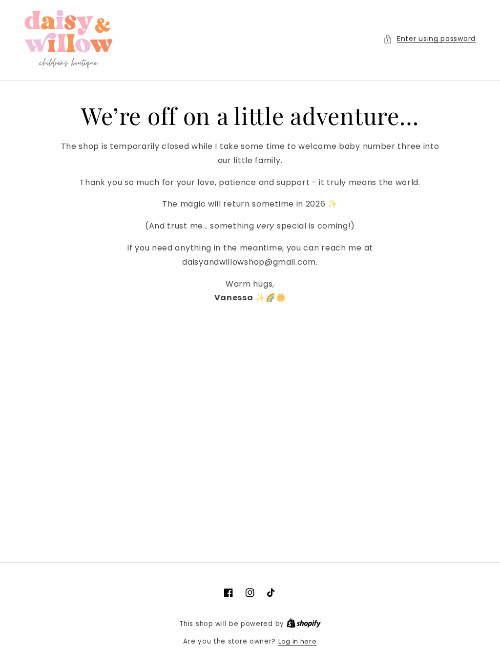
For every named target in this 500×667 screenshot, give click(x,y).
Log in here (297, 641)
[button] (429, 39)
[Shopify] (304, 623)
